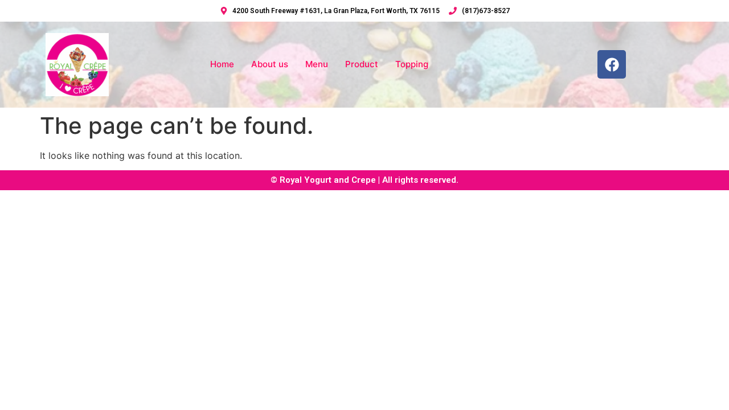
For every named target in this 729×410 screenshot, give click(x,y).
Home (222, 64)
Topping (411, 64)
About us (269, 64)
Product (361, 64)
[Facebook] (611, 64)
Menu (316, 64)
